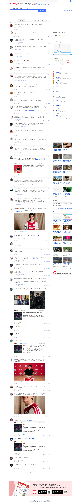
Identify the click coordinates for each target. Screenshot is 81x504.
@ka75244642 (18, 49)
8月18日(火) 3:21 (47, 268)
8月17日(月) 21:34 (46, 435)
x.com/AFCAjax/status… (26, 160)
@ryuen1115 (19, 35)
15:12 (49, 36)
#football (18, 237)
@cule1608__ (21, 63)
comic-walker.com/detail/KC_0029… (31, 110)
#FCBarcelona (44, 159)
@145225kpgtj (19, 56)
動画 (17, 8)
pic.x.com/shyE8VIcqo (39, 394)
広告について (47, 499)
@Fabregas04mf (20, 267)
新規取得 (36, 3)
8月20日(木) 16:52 (46, 135)
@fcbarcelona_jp (25, 343)
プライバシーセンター (36, 499)
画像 (14, 8)
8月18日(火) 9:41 (47, 254)
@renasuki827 (22, 238)
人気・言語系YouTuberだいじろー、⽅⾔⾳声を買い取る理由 (21, 1)
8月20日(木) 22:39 (46, 120)
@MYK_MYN (23, 126)
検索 (43, 10)
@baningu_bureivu (22, 80)
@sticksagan (21, 42)
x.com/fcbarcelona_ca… (41, 289)
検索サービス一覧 (55, 499)
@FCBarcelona (25, 422)
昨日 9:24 (48, 96)
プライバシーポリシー (27, 499)
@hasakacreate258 (30, 184)
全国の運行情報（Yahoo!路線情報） (64, 208)
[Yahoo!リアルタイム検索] (18, 3)
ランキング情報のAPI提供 (34, 500)
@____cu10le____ (27, 434)
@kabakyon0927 (20, 389)
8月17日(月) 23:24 (46, 337)
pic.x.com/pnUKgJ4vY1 (18, 211)
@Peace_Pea (21, 94)
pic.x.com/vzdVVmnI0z (25, 361)
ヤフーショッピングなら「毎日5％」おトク (41, 4)
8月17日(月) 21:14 (46, 468)
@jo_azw (23, 460)
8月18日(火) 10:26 (46, 240)
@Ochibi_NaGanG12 (28, 322)
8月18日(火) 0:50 (47, 330)
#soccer (15, 237)
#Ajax (20, 160)
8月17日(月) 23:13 (46, 356)
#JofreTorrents (37, 159)
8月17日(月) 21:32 (46, 454)
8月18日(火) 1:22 (47, 285)
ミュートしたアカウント (67, 10)
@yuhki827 (19, 245)
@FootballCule (20, 414)
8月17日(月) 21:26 (46, 461)
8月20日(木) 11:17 (46, 144)
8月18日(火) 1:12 (47, 323)
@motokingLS (20, 194)
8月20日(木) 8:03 (47, 176)
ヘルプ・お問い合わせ (63, 499)
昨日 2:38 (48, 113)
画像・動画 (21, 20)
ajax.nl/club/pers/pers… (40, 235)
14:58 (49, 43)
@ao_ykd (22, 260)
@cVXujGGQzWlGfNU (20, 142)
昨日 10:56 (48, 89)
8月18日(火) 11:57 (46, 232)
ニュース (26, 8)
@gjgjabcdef (27, 133)
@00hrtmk (20, 453)
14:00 (49, 64)
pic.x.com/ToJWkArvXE (31, 289)
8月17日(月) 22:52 (46, 383)
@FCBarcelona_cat (25, 310)
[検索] (70, 1)
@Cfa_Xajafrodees (21, 174)
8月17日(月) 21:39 (46, 416)
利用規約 (43, 499)
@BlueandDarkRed (21, 284)
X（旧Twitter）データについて (45, 500)
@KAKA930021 (20, 152)
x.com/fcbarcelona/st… (28, 420)
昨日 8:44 (48, 103)
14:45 (49, 29)
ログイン (29, 4)
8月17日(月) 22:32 (46, 390)
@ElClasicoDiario (25, 231)
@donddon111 (21, 102)
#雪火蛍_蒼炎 (36, 258)
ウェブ (11, 8)
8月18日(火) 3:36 (47, 261)
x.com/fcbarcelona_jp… (26, 340)
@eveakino (19, 204)
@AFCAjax (23, 163)
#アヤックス (16, 160)
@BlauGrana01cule (22, 27)
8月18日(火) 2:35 (47, 275)
